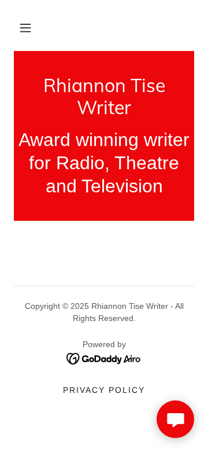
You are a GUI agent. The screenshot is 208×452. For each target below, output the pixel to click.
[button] (25, 27)
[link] (104, 96)
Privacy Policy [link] (104, 390)
